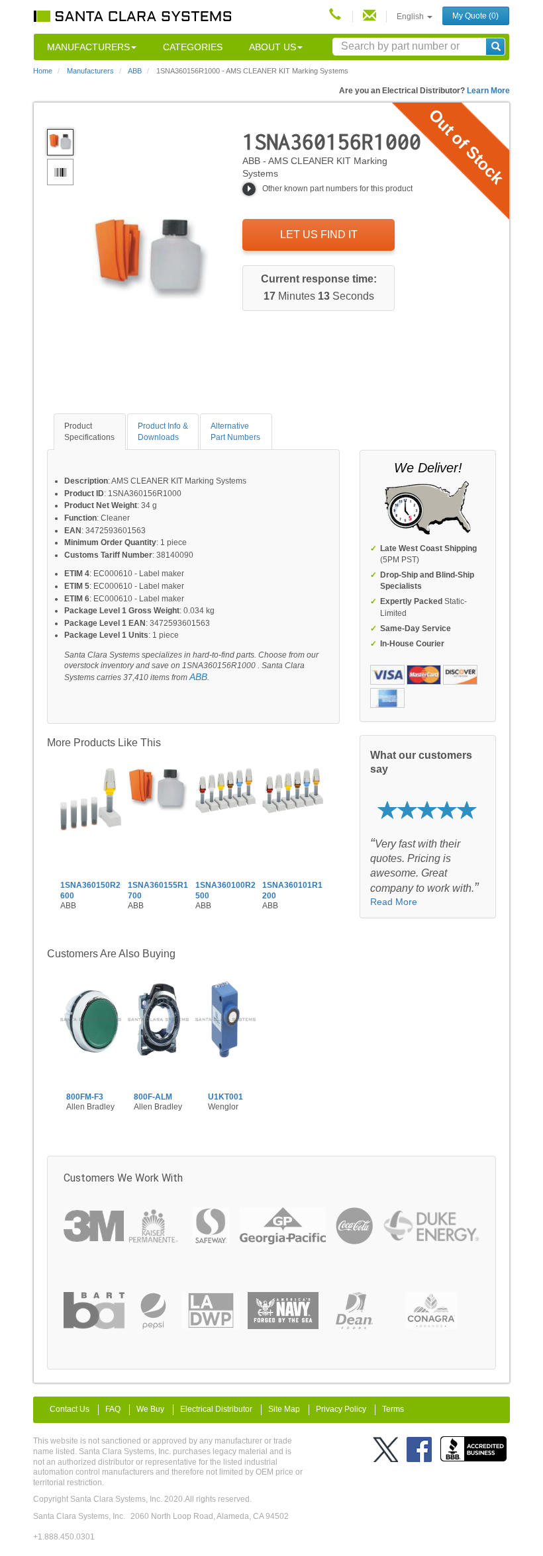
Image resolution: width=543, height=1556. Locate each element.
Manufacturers (88, 47)
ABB (198, 676)
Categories (192, 47)
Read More (393, 901)
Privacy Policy (341, 1409)
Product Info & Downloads (163, 431)
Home (42, 71)
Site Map (284, 1409)
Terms (393, 1409)
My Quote (475, 16)
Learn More (488, 90)
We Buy (150, 1409)
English (411, 16)
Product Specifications (89, 431)
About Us (272, 47)
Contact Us (69, 1409)
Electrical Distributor (216, 1409)
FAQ (113, 1409)
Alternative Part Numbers (235, 431)
